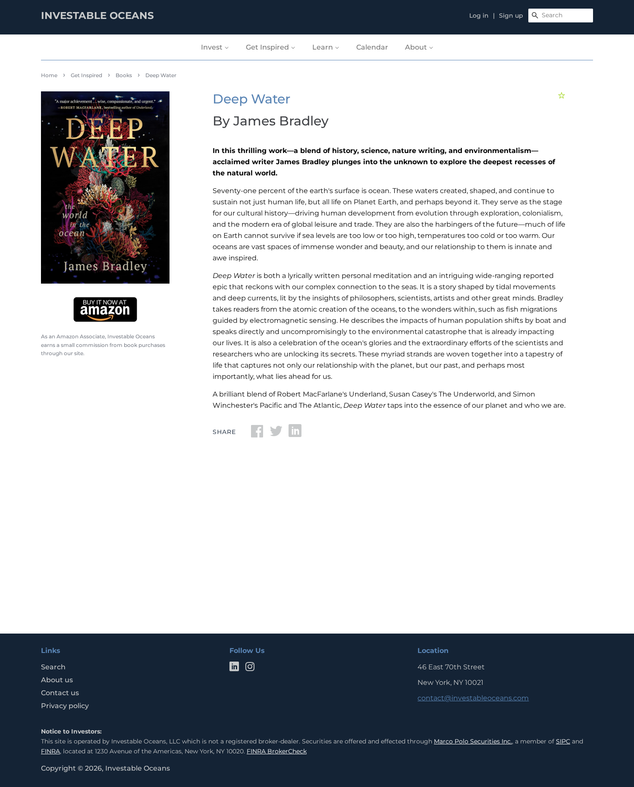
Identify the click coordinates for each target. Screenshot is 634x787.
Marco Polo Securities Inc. (473, 741)
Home (49, 75)
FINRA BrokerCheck (277, 751)
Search (53, 667)
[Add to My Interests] (562, 95)
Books (124, 75)
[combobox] (560, 15)
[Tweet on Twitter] (276, 434)
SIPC (563, 741)
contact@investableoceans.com (473, 698)
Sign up (511, 15)
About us (57, 680)
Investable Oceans (137, 768)
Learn (323, 47)
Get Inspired (268, 47)
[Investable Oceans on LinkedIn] (234, 668)
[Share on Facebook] (257, 434)
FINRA (50, 751)
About (417, 47)
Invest (212, 47)
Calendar (372, 47)
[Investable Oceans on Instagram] (249, 668)
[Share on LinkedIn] (295, 434)
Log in (479, 15)
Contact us (60, 693)
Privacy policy (65, 706)
